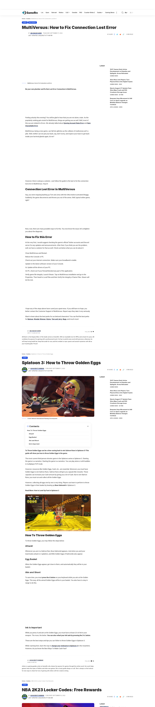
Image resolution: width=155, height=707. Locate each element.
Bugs (64, 319)
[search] (122, 12)
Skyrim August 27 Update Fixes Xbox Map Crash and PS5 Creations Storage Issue (120, 90)
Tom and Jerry (57, 319)
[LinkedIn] (91, 331)
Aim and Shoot (34, 440)
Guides (25, 22)
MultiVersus (32, 22)
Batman (30, 319)
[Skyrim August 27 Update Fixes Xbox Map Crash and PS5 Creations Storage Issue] (104, 90)
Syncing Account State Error (74, 123)
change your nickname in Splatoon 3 (65, 646)
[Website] (91, 661)
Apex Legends (114, 107)
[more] (116, 12)
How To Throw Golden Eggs (36, 430)
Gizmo (48, 319)
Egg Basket (33, 437)
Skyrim (121, 94)
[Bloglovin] (93, 331)
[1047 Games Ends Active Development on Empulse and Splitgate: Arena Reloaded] (104, 71)
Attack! (31, 434)
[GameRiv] (30, 12)
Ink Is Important (34, 444)
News (120, 107)
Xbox (120, 84)
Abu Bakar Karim (36, 33)
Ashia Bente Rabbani (37, 368)
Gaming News (114, 76)
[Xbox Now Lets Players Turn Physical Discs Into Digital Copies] (104, 82)
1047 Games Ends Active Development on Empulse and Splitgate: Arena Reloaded (120, 71)
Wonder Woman (40, 319)
